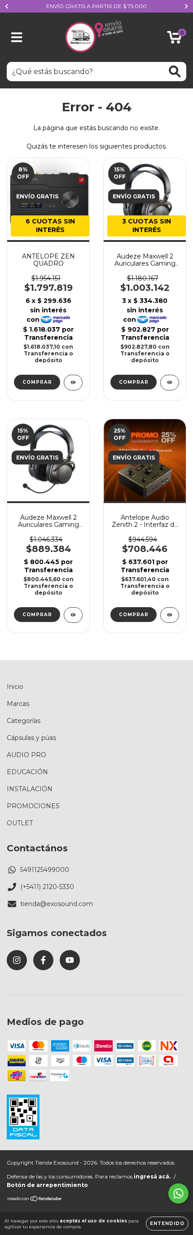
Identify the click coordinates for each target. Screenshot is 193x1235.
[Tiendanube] (35, 1199)
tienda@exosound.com (56, 904)
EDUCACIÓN (27, 772)
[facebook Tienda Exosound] (43, 960)
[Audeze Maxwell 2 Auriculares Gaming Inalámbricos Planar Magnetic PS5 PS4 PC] (73, 615)
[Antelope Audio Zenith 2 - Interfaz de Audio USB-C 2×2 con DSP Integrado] (169, 615)
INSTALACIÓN (30, 789)
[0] (174, 39)
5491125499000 (44, 870)
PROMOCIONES (33, 806)
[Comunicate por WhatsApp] (178, 1193)
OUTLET (20, 823)
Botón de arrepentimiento (47, 1185)
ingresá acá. (152, 1176)
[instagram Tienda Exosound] (17, 960)
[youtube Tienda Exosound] (70, 960)
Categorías (23, 721)
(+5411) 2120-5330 (47, 887)
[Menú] (17, 37)
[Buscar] (174, 71)
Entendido (167, 1223)
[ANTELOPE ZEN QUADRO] (73, 382)
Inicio (15, 687)
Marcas (18, 704)
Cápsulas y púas (31, 738)
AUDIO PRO (26, 755)
